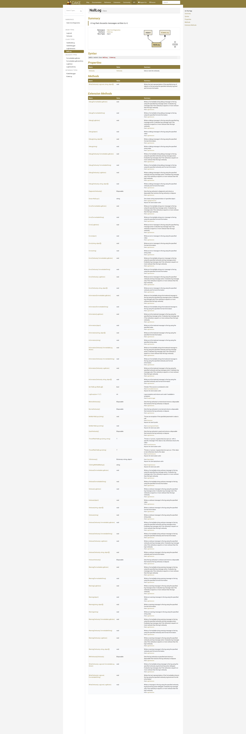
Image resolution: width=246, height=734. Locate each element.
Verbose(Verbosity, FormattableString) (100, 533)
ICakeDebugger (71, 73)
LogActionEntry (71, 67)
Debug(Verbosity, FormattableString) (100, 165)
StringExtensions (151, 465)
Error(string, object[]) (95, 243)
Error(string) (92, 251)
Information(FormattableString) (98, 307)
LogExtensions (70, 48)
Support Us (143, 2)
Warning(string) (93, 612)
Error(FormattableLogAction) (97, 206)
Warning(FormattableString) (97, 578)
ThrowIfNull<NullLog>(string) (97, 450)
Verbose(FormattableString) (97, 481)
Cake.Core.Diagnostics (73, 23)
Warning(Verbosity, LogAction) (98, 638)
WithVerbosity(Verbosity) (96, 656)
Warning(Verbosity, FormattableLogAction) (102, 619)
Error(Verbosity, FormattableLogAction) (101, 258)
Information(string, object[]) (97, 333)
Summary (188, 13)
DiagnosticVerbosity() (95, 191)
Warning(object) (93, 597)
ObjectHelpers (150, 459)
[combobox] (171, 2)
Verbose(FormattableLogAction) (98, 470)
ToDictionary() (93, 459)
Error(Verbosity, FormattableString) (99, 269)
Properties (188, 19)
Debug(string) (93, 146)
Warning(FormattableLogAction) (98, 567)
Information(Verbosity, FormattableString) (101, 359)
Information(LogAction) (96, 314)
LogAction (69, 64)
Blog (87, 2)
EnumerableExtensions (152, 389)
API (134, 2)
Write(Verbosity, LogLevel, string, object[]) (101, 84)
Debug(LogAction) (94, 120)
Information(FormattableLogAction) (100, 295)
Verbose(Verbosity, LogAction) (98, 541)
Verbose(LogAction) (95, 489)
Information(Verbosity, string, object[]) (100, 379)
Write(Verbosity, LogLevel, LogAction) (100, 684)
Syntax (187, 16)
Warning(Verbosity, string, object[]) (99, 649)
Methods (187, 22)
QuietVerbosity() (94, 431)
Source (153, 2)
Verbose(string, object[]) (96, 507)
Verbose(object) (94, 500)
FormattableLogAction (73, 58)
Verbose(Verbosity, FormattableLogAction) (102, 522)
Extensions (117, 2)
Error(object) (92, 236)
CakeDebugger (70, 45)
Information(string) (94, 340)
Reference (107, 2)
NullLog (68, 51)
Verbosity (69, 36)
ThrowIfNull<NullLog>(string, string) (99, 439)
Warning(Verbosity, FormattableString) (100, 630)
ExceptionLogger (151, 398)
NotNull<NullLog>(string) (96, 416)
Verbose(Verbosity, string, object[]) (99, 552)
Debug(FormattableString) (97, 113)
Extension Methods (190, 25)
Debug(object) (93, 131)
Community (126, 2)
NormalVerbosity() (94, 409)
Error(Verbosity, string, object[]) (98, 288)
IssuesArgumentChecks (153, 426)
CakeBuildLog (70, 43)
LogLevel (69, 33)
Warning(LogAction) (95, 586)
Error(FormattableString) (96, 217)
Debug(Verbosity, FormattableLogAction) (101, 154)
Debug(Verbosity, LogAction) (97, 172)
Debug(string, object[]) (95, 139)
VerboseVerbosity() (95, 560)
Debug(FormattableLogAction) (98, 102)
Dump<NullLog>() (94, 198)
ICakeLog (69, 76)
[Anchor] (101, 18)
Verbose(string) (93, 515)
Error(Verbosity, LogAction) (97, 277)
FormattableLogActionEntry (74, 61)
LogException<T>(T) (95, 394)
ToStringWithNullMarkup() (96, 465)
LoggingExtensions (151, 200)
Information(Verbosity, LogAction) (99, 368)
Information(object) (95, 325)
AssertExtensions (151, 444)
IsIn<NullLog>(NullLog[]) (96, 387)
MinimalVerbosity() (94, 401)
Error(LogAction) (94, 224)
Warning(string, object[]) (96, 604)
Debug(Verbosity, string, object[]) (98, 184)
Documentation (96, 2)
